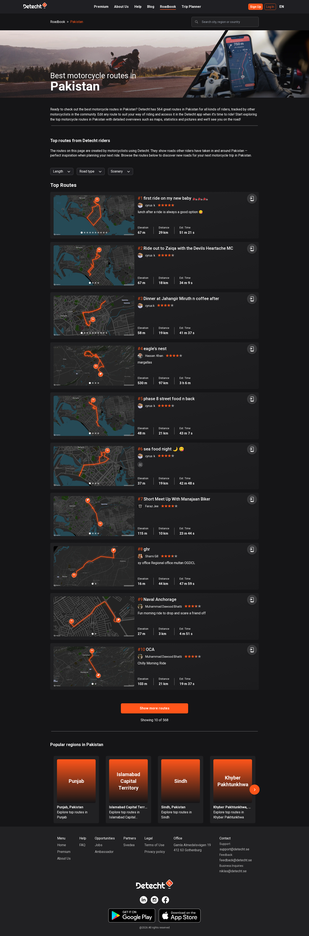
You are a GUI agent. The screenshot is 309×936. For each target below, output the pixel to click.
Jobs (98, 845)
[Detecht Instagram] (154, 900)
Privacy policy (154, 852)
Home (61, 845)
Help (137, 7)
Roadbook (168, 7)
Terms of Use (154, 845)
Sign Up (255, 6)
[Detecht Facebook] (165, 900)
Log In (270, 6)
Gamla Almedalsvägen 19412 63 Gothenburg (192, 847)
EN (281, 7)
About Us (121, 7)
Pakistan (76, 22)
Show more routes (154, 708)
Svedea (129, 845)
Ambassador (104, 852)
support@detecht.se (234, 849)
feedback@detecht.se (235, 860)
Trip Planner (191, 7)
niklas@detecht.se (233, 871)
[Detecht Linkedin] (143, 900)
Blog (150, 7)
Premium (101, 7)
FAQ (82, 845)
